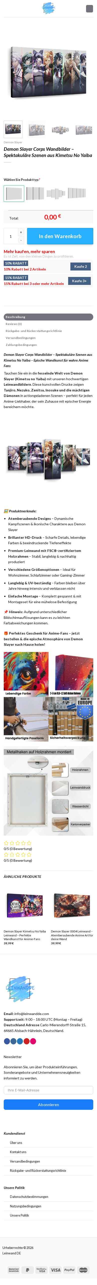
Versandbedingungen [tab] (21, 337)
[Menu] (6, 8)
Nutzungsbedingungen (25, 1206)
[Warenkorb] (89, 8)
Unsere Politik (19, 1215)
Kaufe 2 (80, 266)
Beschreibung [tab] (15, 317)
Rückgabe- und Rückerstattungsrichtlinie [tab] (34, 330)
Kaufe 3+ (79, 281)
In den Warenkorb (60, 236)
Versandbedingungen (25, 1161)
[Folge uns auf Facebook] (7, 1041)
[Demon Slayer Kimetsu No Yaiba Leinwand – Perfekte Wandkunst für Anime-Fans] (25, 905)
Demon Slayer (13, 142)
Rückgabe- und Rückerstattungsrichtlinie (38, 1171)
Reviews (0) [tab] (14, 323)
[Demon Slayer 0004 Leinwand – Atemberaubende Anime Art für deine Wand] (72, 905)
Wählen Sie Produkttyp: (22, 180)
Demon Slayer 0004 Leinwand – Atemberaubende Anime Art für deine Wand (72, 935)
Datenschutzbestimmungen (29, 1197)
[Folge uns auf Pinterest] (27, 1041)
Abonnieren (48, 1104)
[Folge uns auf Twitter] (20, 1041)
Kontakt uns (18, 1152)
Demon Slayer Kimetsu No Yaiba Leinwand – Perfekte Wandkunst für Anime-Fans (25, 935)
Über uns (16, 1143)
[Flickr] (33, 1041)
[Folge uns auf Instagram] (13, 1041)
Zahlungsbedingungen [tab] (21, 344)
